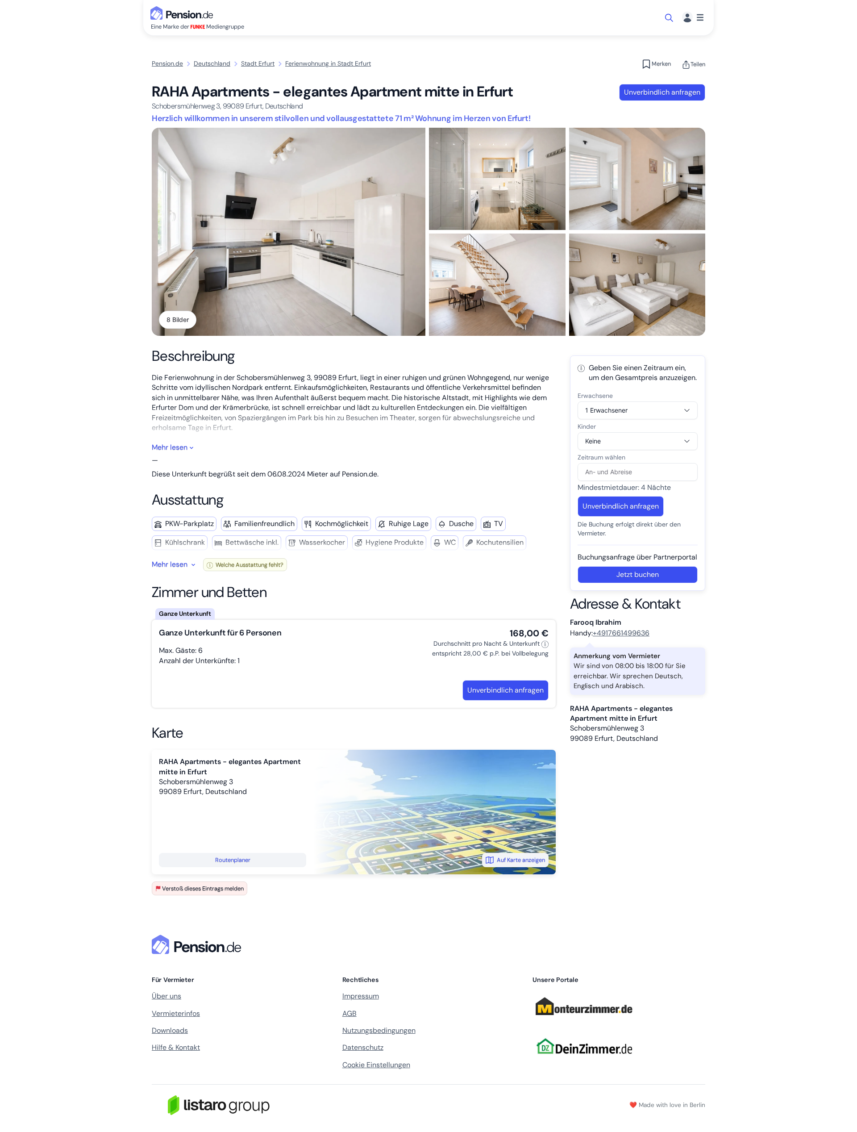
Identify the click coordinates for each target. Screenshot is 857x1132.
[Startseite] (198, 944)
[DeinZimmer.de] (584, 1059)
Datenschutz (362, 1047)
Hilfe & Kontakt (176, 1047)
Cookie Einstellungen (376, 1064)
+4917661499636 (621, 633)
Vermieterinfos (176, 1013)
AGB (349, 1013)
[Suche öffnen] (669, 18)
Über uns (166, 996)
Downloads (170, 1030)
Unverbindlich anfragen (662, 92)
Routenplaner (232, 860)
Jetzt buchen (637, 574)
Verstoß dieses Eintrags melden (203, 888)
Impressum (360, 996)
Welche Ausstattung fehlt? (248, 564)
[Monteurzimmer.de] (584, 1018)
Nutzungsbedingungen (379, 1030)
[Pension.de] (183, 12)
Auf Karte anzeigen (521, 860)
